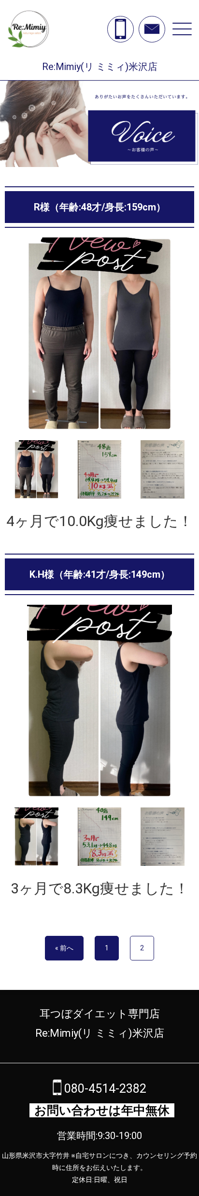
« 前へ (64, 948)
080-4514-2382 (103, 1089)
